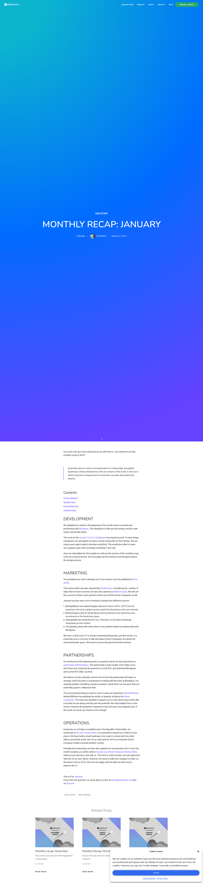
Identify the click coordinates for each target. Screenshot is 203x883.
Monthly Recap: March (96, 851)
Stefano (102, 236)
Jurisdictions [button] (127, 5)
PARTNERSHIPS (70, 506)
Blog (171, 5)
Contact (161, 5)
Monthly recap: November (51, 851)
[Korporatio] (11, 4)
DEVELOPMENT (70, 498)
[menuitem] (128, 4)
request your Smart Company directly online (116, 752)
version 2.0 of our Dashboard (92, 537)
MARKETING (69, 502)
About (151, 5)
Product (141, 5)
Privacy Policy (162, 878)
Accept (156, 873)
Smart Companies (84, 795)
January (78, 776)
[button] (198, 851)
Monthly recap (69, 795)
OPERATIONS (69, 510)
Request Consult (187, 4)
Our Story (101, 213)
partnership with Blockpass (76, 665)
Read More (40, 871)
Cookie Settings (149, 878)
